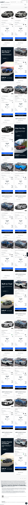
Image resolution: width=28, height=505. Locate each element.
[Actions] (12, 20)
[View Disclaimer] (7, 26)
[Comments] (12, 26)
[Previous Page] (21, 478)
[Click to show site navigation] (27, 2)
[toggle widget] (26, 503)
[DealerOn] (3, 501)
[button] (13, 14)
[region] (7, 35)
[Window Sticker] (12, 218)
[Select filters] (25, 7)
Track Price (7, 30)
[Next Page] (22, 478)
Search (25, 4)
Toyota (15, 488)
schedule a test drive (8, 491)
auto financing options (15, 491)
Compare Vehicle (18, 82)
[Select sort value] (26, 7)
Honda (13, 488)
